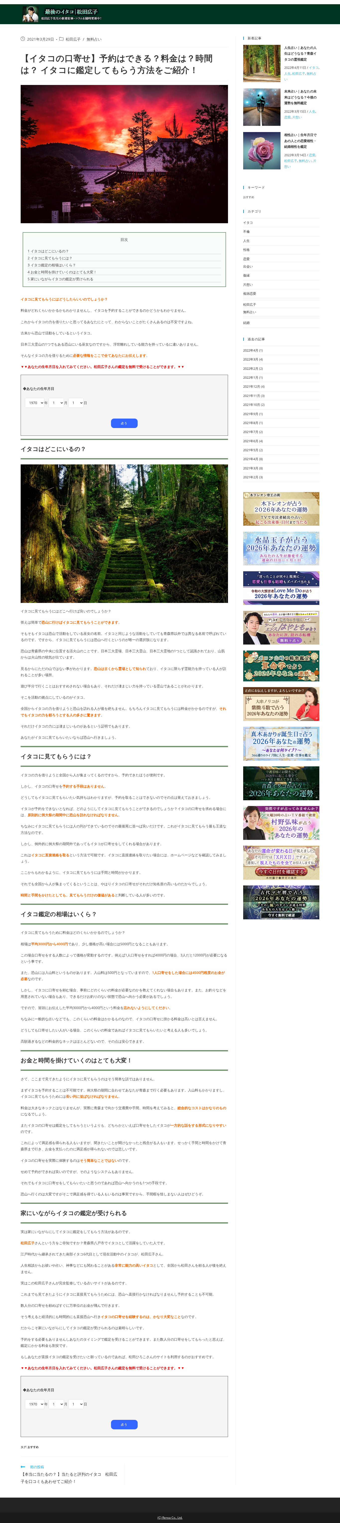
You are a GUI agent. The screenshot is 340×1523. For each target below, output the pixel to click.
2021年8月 (250, 423)
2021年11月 (251, 395)
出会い (248, 266)
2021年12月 (251, 386)
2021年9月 (250, 414)
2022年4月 (250, 350)
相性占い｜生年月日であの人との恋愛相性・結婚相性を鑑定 (300, 141)
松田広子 (73, 39)
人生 (287, 73)
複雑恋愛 (249, 293)
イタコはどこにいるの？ (48, 251)
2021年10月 (251, 404)
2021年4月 (250, 459)
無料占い (94, 39)
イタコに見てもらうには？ (50, 258)
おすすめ (33, 1447)
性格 (246, 249)
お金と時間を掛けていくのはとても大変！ (62, 272)
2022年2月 (250, 368)
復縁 (246, 275)
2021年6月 (250, 441)
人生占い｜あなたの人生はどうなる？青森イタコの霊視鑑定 (300, 53)
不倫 (246, 231)
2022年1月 (250, 377)
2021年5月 (250, 450)
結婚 (246, 322)
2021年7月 (250, 432)
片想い (297, 117)
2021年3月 (250, 468)
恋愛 (287, 117)
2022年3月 (250, 359)
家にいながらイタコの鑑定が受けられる (60, 279)
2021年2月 (250, 477)
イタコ (314, 67)
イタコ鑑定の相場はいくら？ (52, 265)
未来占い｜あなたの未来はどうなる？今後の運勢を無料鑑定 (300, 97)
